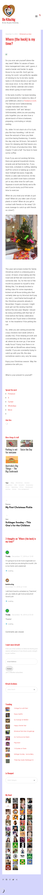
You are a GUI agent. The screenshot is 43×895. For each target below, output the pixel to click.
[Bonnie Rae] (9, 800)
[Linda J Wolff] (16, 839)
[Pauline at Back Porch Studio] (30, 862)
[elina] (23, 823)
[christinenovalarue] (9, 867)
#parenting (14, 487)
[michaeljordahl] (23, 800)
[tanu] (30, 839)
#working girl (29, 487)
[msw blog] (30, 817)
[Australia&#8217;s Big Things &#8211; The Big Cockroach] (12, 459)
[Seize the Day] (26, 443)
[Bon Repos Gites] (9, 806)
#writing (8, 489)
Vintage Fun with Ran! (21, 708)
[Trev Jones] (30, 811)
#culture (27, 483)
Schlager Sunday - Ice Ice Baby (24, 754)
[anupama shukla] (23, 806)
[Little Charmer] (16, 800)
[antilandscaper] (16, 850)
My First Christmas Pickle (19, 506)
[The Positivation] (23, 862)
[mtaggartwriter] (30, 800)
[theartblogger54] (23, 834)
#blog (12, 483)
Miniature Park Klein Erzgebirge (24, 731)
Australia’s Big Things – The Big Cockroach (12, 468)
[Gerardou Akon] (30, 828)
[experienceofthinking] (30, 850)
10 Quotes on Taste (20, 748)
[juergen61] (16, 862)
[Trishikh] (30, 845)
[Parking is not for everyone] (12, 443)
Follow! (9, 669)
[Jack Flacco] (9, 817)
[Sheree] (9, 856)
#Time (21, 487)
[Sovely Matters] (23, 856)
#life (15, 485)
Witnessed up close (25, 34)
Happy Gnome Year (20, 725)
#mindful (21, 485)
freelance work (30, 101)
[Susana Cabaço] (9, 839)
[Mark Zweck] (16, 817)
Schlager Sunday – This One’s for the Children (18, 522)
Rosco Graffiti (18, 714)
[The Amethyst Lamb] (16, 834)
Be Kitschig (8, 19)
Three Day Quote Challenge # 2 (24, 760)
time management (23, 489)
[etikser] (30, 834)
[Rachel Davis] (30, 856)
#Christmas (19, 483)
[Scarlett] (23, 839)
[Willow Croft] (16, 845)
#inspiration (9, 485)
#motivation (29, 485)
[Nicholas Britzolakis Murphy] (16, 856)
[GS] (16, 867)
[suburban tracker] (23, 811)
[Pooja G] (16, 828)
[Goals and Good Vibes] (9, 828)
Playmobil (17, 743)
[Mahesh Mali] (9, 862)
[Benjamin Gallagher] (9, 850)
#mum (7, 487)
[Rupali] (30, 806)
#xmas (14, 489)
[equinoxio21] (9, 834)
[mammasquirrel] (30, 823)
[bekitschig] (16, 811)
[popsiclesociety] (23, 828)
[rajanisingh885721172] (16, 823)
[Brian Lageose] (9, 811)
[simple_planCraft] (9, 845)
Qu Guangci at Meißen (21, 720)
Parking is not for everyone (11, 451)
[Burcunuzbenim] (16, 806)
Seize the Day (26, 449)
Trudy (8, 556)
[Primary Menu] (36, 16)
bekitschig (10, 584)
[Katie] (23, 850)
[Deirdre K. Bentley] (23, 845)
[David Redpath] (9, 823)
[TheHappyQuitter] (23, 817)
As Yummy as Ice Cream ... (22, 737)
